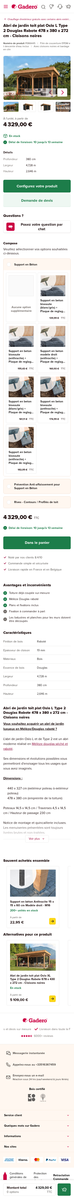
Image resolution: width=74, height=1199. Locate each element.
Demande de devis (37, 200)
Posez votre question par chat (41, 227)
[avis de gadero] (5, 1177)
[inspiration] (51, 6)
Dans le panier (37, 542)
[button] (43, 7)
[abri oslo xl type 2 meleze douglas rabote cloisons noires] (52, 998)
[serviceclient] (60, 6)
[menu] (5, 6)
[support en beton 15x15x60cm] (52, 921)
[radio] (21, 297)
